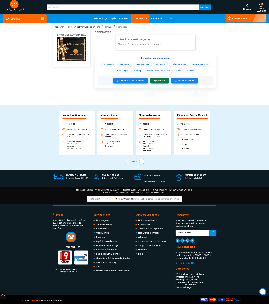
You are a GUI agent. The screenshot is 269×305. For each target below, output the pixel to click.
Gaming (137, 70)
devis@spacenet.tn (68, 270)
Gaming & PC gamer (186, 279)
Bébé (178, 70)
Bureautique (122, 70)
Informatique (108, 64)
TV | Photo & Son (178, 64)
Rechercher (205, 7)
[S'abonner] (212, 233)
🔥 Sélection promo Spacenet (131, 80)
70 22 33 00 (186, 263)
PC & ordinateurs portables (190, 274)
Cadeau (190, 70)
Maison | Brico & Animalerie (158, 70)
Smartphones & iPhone (187, 276)
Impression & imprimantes (189, 281)
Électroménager (142, 64)
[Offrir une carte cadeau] (71, 49)
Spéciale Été (159, 80)
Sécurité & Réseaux (200, 64)
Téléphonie (124, 64)
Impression (160, 64)
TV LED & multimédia (186, 284)
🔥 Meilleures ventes (184, 80)
